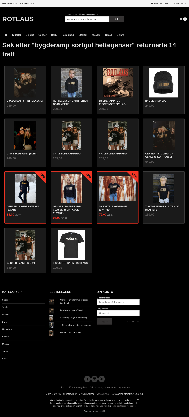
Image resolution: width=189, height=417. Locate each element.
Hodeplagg (67, 35)
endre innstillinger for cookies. (124, 406)
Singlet (30, 35)
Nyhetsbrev (125, 387)
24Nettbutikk (99, 411)
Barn (54, 35)
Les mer (103, 406)
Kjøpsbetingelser (78, 387)
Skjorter (16, 35)
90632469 (72, 14)
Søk (116, 19)
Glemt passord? (133, 321)
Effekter (83, 35)
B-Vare (120, 35)
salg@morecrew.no (90, 14)
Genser (42, 35)
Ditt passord (102, 308)
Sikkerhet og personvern (103, 387)
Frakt (63, 387)
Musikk (96, 35)
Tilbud (108, 35)
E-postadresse (103, 298)
